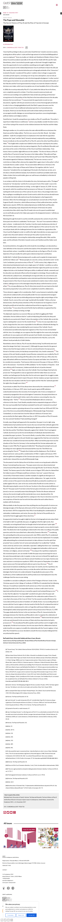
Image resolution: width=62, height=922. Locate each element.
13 (26, 382)
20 (30, 550)
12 (11, 369)
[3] (6, 684)
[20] (7, 769)
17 (34, 515)
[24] (7, 785)
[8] (6, 712)
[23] (7, 782)
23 (41, 616)
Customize (10, 915)
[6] (6, 700)
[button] (56, 836)
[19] (7, 765)
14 (55, 385)
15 (19, 399)
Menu (57, 5)
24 (12, 622)
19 (48, 531)
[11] (7, 729)
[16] (7, 747)
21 (47, 563)
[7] (6, 708)
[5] (6, 696)
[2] (6, 655)
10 (36, 321)
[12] (7, 733)
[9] (6, 722)
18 (56, 523)
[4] (6, 690)
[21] (7, 775)
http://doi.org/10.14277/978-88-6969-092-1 (17, 681)
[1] (6, 649)
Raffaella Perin (9, 44)
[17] (7, 751)
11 (55, 350)
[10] (7, 726)
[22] (7, 778)
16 (19, 450)
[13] (7, 737)
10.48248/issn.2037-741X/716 (15, 47)
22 (56, 590)
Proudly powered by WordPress (30, 921)
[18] (7, 762)
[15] (7, 744)
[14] (7, 740)
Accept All (31, 915)
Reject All (21, 915)
